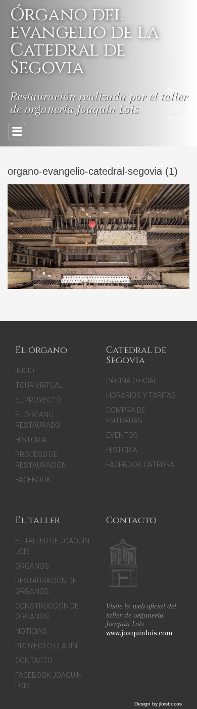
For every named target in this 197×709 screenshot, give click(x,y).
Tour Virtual (39, 385)
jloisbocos (170, 703)
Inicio (24, 371)
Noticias (30, 631)
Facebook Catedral (142, 465)
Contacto (34, 660)
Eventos (122, 435)
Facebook (33, 480)
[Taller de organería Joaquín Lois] (123, 564)
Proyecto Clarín (46, 646)
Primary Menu (17, 131)
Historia (30, 440)
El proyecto (38, 400)
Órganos (32, 566)
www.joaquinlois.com (139, 632)
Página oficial (131, 381)
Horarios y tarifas (141, 395)
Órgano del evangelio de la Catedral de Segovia (84, 41)
